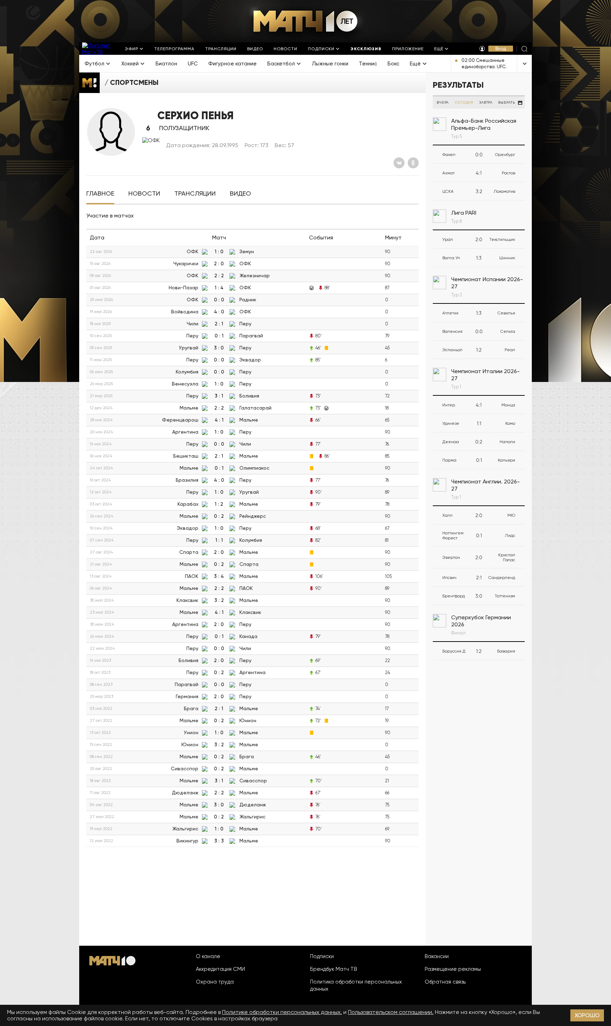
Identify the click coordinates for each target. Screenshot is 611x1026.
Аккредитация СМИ (220, 969)
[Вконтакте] (399, 162)
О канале (208, 956)
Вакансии (437, 956)
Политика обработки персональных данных (356, 985)
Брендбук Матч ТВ (333, 969)
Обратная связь (445, 982)
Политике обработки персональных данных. (282, 1012)
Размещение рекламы (453, 969)
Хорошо (587, 1015)
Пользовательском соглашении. (390, 1012)
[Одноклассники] (413, 162)
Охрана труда (215, 982)
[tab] (100, 193)
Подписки (322, 956)
